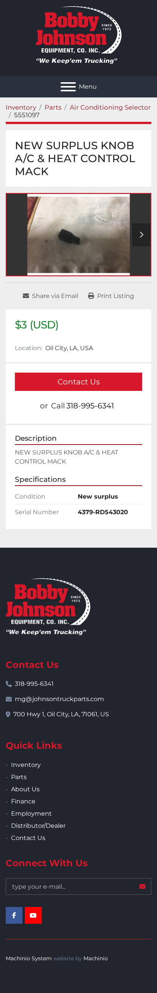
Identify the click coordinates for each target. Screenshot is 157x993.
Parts (19, 777)
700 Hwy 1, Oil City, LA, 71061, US (61, 714)
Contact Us (79, 381)
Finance (23, 801)
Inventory (26, 764)
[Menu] (68, 86)
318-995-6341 (90, 405)
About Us (25, 789)
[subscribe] (143, 886)
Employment (31, 813)
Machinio (95, 958)
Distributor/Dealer (38, 825)
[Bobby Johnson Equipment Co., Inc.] (48, 606)
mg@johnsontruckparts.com (59, 699)
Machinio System (29, 958)
